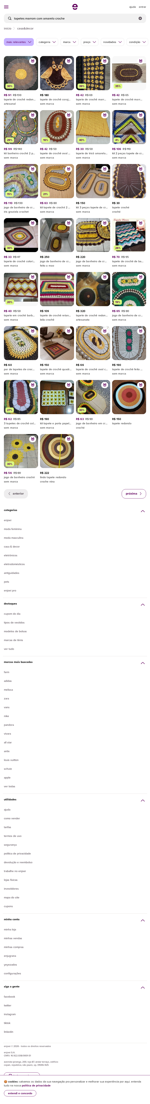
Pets (6, 582)
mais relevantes (16, 42)
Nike (6, 716)
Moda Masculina (13, 538)
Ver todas (9, 786)
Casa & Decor (12, 546)
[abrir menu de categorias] (6, 6)
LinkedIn (8, 1032)
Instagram (10, 1014)
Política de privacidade (17, 853)
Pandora (9, 725)
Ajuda (7, 810)
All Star (8, 742)
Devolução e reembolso (18, 862)
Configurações (12, 973)
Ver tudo (9, 649)
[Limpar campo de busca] (140, 18)
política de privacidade (36, 1085)
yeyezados (10, 965)
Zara (6, 698)
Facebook (9, 997)
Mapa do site (11, 897)
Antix (7, 751)
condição (134, 42)
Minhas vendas (13, 938)
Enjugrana (10, 956)
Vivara (7, 734)
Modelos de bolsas (15, 631)
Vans (7, 707)
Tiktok (7, 1023)
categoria (44, 42)
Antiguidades (11, 573)
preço (87, 42)
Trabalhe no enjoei (15, 871)
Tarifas (7, 827)
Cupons (8, 906)
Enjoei (7, 520)
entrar (142, 7)
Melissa (8, 690)
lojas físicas (11, 880)
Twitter (7, 1005)
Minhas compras (14, 947)
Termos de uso (12, 836)
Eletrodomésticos (14, 564)
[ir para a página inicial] (75, 8)
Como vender (12, 818)
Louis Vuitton (11, 760)
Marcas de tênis (13, 640)
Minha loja (10, 929)
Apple (7, 777)
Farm (6, 672)
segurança (10, 845)
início (7, 28)
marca (67, 42)
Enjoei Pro (10, 590)
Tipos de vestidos (14, 622)
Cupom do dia (12, 614)
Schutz (8, 769)
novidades (109, 42)
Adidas (8, 681)
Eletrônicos (10, 555)
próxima (132, 493)
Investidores (11, 889)
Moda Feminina (12, 529)
